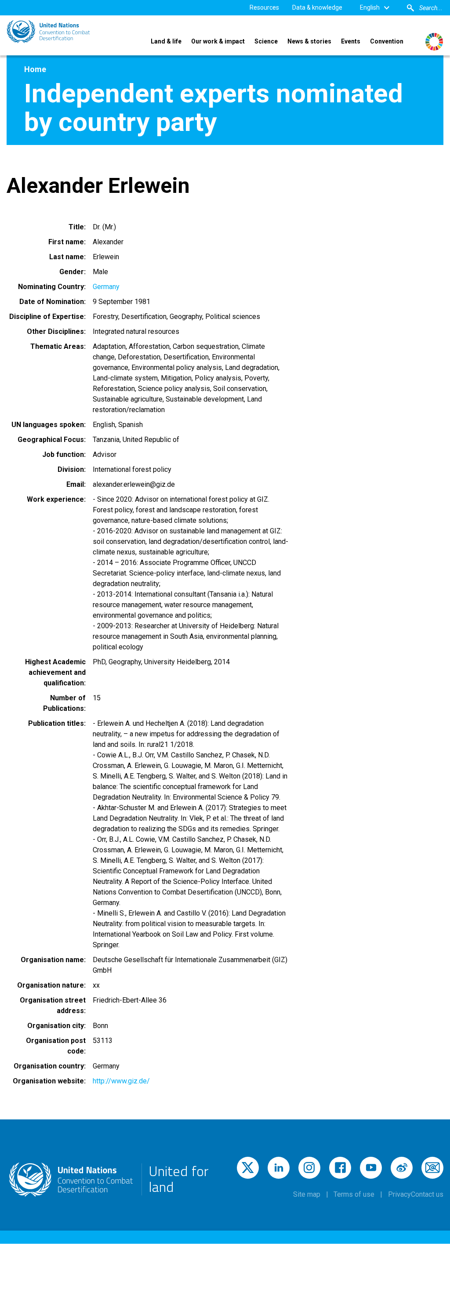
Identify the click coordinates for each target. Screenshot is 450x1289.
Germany (106, 286)
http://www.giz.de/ (121, 1081)
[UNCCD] (48, 31)
